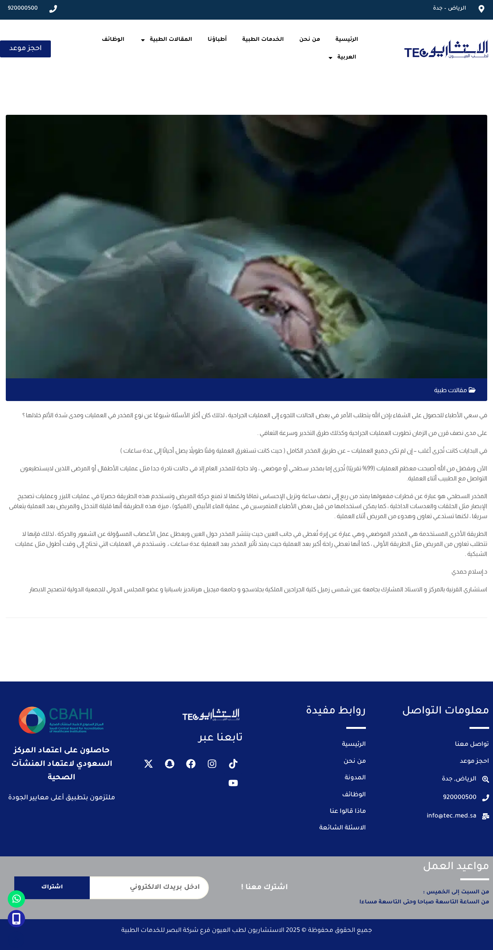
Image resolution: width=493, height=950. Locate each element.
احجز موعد (474, 761)
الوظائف (113, 40)
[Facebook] (190, 764)
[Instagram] (211, 764)
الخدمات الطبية (263, 40)
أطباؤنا (217, 40)
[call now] (16, 918)
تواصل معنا (472, 744)
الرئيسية (346, 40)
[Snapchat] (169, 764)
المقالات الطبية (171, 40)
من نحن (309, 40)
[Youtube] (233, 783)
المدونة (355, 778)
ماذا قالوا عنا (348, 811)
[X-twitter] (148, 764)
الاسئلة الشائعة (342, 828)
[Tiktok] (233, 764)
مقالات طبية (450, 390)
